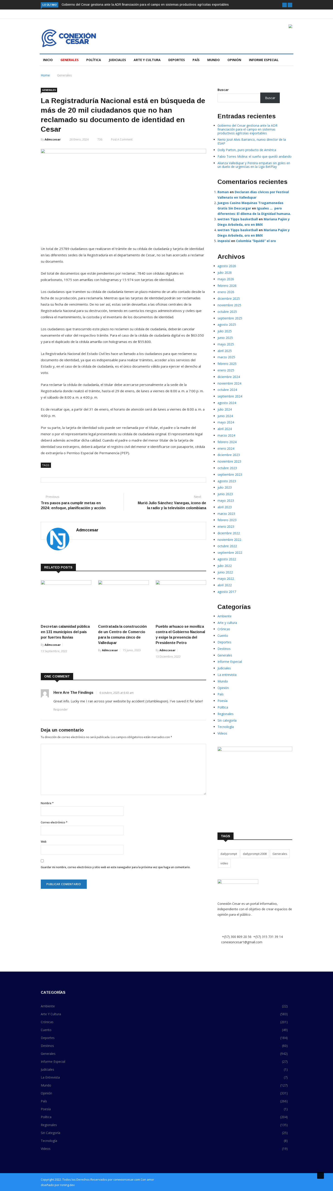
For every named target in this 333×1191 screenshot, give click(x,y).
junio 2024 (225, 416)
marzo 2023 (226, 513)
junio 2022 (225, 572)
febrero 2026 (226, 285)
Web (43, 842)
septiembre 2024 (229, 396)
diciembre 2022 (228, 533)
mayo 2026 (225, 279)
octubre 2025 (227, 311)
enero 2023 (225, 526)
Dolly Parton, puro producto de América (246, 150)
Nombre (47, 803)
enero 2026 (225, 292)
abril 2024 (224, 429)
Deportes (176, 60)
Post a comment (122, 139)
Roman (223, 192)
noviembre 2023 (229, 461)
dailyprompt (228, 854)
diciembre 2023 (228, 455)
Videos (222, 733)
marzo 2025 (226, 357)
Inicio (48, 60)
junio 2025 (225, 337)
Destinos (224, 649)
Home (45, 75)
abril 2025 (224, 351)
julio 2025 (224, 331)
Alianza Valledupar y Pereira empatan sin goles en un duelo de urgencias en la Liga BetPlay (253, 165)
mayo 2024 (225, 422)
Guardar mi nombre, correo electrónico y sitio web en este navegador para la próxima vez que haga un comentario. (116, 867)
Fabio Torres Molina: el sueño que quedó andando (254, 156)
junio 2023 (225, 494)
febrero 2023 (226, 520)
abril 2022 (224, 585)
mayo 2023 (225, 500)
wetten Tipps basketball (237, 219)
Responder (60, 709)
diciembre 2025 (228, 298)
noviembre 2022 (229, 539)
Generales (69, 60)
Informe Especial (264, 60)
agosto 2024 (226, 403)
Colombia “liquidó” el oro (256, 241)
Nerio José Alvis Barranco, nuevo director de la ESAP (251, 141)
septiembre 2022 (229, 552)
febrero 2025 (226, 363)
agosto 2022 (226, 559)
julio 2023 (224, 487)
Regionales (225, 714)
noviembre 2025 (229, 305)
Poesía (222, 701)
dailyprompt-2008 (255, 854)
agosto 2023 (226, 481)
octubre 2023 (227, 468)
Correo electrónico (54, 822)
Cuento (222, 635)
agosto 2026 (226, 266)
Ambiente (224, 616)
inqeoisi (223, 241)
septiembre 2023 (229, 474)
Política (93, 60)
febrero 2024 (226, 442)
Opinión (234, 60)
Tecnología (225, 727)
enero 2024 (225, 448)
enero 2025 (225, 370)
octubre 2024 (227, 389)
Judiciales (117, 60)
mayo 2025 (225, 344)
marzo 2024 (226, 435)
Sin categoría (226, 720)
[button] (284, 5)
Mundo (213, 60)
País (196, 60)
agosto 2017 (226, 592)
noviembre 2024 (229, 383)
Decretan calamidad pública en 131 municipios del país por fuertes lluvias (65, 632)
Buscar (223, 90)
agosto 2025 (226, 324)
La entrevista (226, 675)
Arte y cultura (147, 60)
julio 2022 (224, 565)
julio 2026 (224, 272)
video (224, 863)
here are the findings (73, 692)
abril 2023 (224, 507)
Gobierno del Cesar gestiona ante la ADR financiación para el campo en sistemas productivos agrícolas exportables (145, 4)
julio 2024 (224, 409)
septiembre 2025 (229, 318)
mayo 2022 (225, 578)
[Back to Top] (320, 1175)
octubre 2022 (227, 546)
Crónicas (223, 629)
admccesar (53, 139)
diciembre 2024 (228, 377)
